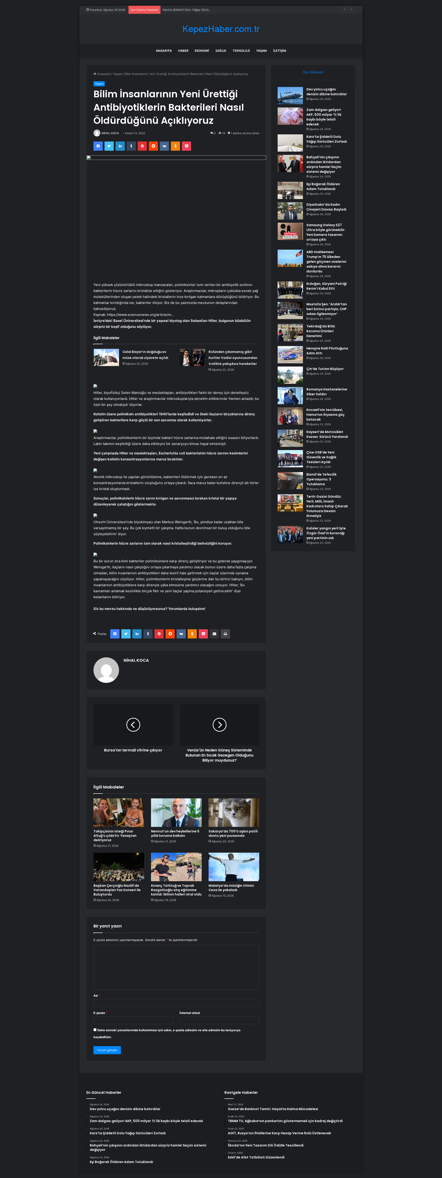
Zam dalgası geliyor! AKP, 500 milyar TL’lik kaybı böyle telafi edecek (323, 117)
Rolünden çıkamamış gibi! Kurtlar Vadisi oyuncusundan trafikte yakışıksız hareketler (233, 357)
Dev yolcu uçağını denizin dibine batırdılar (326, 91)
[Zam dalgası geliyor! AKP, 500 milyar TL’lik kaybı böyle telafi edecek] (290, 116)
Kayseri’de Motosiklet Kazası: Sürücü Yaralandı (327, 434)
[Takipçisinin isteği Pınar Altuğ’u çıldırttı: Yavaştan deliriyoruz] (118, 812)
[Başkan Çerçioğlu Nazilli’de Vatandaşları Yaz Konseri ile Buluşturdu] (118, 867)
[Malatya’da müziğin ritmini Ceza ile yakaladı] (234, 867)
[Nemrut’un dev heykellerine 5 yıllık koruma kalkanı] (176, 812)
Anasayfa (164, 50)
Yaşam (261, 50)
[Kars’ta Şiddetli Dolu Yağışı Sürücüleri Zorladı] (290, 143)
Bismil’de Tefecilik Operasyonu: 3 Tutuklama (321, 479)
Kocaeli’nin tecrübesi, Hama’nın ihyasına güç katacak (325, 414)
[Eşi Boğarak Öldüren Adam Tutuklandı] (290, 190)
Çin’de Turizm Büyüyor (325, 369)
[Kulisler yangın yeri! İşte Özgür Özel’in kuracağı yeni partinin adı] (290, 534)
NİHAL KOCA (110, 133)
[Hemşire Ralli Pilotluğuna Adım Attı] (290, 354)
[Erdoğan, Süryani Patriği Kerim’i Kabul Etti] (290, 290)
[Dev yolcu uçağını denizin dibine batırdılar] (290, 95)
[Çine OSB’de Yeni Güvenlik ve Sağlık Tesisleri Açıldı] (290, 458)
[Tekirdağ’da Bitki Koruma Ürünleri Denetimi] (290, 332)
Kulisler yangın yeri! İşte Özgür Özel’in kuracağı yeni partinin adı (326, 533)
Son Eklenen (313, 72)
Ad (96, 995)
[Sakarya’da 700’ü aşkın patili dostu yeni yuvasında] (234, 812)
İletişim (279, 50)
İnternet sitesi (190, 1013)
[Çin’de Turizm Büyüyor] (290, 375)
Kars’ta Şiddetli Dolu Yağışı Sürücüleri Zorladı (194, 10)
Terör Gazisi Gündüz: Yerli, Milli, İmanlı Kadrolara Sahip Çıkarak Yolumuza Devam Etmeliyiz (327, 506)
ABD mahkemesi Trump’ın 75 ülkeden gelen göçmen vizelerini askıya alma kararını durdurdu (326, 262)
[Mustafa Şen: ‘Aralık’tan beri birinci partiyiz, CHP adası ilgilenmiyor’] (290, 310)
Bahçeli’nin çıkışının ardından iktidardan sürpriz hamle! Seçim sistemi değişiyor (323, 164)
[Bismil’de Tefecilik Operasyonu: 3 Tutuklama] (290, 480)
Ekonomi (202, 50)
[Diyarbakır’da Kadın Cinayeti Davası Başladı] (290, 210)
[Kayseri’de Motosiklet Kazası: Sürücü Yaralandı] (290, 438)
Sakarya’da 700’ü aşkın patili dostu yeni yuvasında (233, 833)
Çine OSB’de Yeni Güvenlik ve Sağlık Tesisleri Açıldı (321, 457)
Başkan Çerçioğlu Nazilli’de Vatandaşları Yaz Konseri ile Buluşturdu (117, 890)
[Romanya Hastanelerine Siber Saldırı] (290, 395)
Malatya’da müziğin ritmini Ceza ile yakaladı (231, 887)
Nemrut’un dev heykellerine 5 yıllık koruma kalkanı (175, 833)
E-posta (100, 1013)
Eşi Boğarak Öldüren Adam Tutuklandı (323, 186)
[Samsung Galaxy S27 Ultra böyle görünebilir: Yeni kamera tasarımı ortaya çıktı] (290, 231)
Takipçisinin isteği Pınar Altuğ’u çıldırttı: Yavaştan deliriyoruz (115, 835)
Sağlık (220, 50)
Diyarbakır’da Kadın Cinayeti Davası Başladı (326, 207)
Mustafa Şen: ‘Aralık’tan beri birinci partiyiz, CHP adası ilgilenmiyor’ (326, 309)
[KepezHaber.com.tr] (221, 29)
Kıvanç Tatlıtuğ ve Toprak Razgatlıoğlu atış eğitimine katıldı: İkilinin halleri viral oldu (176, 890)
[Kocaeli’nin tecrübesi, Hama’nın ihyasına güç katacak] (290, 416)
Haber (183, 50)
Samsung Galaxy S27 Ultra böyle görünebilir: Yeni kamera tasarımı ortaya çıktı (325, 232)
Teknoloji (241, 50)
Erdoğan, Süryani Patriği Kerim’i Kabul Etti (326, 286)
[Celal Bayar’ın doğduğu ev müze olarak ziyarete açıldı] (106, 357)
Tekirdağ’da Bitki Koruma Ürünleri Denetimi (320, 331)
